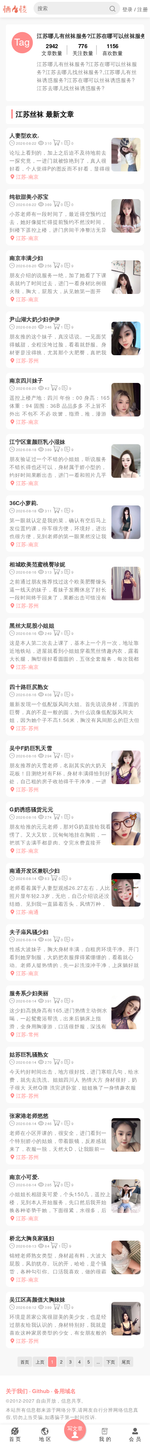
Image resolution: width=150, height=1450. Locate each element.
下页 (110, 1361)
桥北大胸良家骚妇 (31, 1238)
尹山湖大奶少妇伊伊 (34, 319)
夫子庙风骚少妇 (28, 932)
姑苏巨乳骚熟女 (28, 1054)
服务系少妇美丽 (28, 993)
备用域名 (65, 1391)
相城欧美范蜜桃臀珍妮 (37, 564)
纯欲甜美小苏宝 (28, 197)
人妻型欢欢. (24, 135)
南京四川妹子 (26, 380)
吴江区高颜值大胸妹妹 (37, 1299)
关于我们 (17, 1391)
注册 (142, 9)
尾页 (126, 1361)
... (98, 1361)
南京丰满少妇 (26, 258)
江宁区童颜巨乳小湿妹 (37, 442)
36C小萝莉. (23, 503)
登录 (127, 9)
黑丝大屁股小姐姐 (31, 625)
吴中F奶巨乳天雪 (30, 748)
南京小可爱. (24, 1177)
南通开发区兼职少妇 (34, 870)
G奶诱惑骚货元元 (31, 809)
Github (41, 1391)
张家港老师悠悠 (28, 1116)
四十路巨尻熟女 (28, 687)
